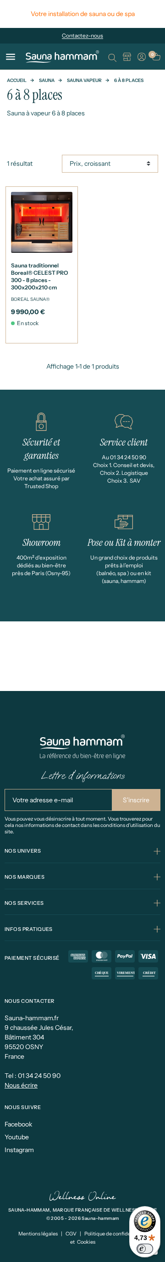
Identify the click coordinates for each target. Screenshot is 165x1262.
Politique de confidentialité (115, 1233)
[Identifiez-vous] (142, 57)
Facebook (18, 1124)
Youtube (17, 1137)
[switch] (145, 1249)
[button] (112, 57)
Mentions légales (38, 1233)
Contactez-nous (82, 35)
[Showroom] (127, 57)
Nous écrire (21, 1085)
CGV (71, 1233)
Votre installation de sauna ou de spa (83, 13)
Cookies (86, 1242)
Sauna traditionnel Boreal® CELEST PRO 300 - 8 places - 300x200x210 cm (39, 276)
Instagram (19, 1150)
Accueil (17, 80)
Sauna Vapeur (84, 80)
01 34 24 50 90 (39, 1076)
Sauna (47, 80)
